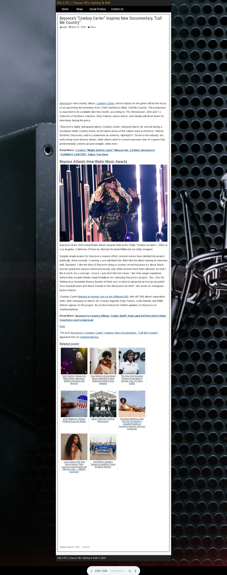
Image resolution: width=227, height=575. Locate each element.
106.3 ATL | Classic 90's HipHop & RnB (83, 3)
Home (65, 9)
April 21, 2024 (78, 27)
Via (62, 326)
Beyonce (65, 103)
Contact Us (117, 9)
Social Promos (98, 9)
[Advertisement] (113, 66)
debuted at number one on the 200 (103, 296)
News (79, 9)
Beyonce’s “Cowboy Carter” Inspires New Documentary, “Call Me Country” (111, 20)
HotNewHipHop (89, 336)
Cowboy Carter (105, 103)
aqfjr (64, 27)
